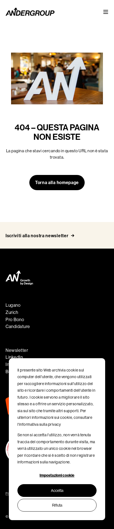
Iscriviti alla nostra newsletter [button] (37, 235)
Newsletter (17, 350)
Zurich (12, 312)
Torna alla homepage (57, 182)
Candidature (18, 326)
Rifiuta (57, 505)
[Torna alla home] (30, 12)
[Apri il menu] (105, 12)
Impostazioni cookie (57, 475)
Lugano (13, 305)
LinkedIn (14, 357)
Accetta (57, 490)
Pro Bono (15, 319)
